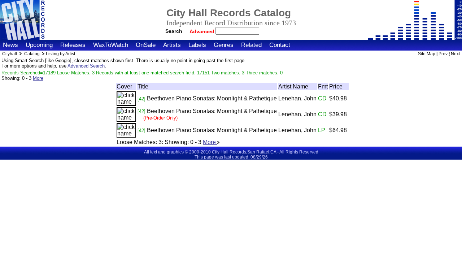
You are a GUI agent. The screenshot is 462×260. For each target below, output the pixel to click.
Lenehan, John (297, 98)
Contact (279, 45)
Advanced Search (86, 66)
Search (173, 31)
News (10, 45)
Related (251, 45)
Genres (224, 45)
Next (455, 53)
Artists (172, 45)
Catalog (32, 53)
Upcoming (39, 45)
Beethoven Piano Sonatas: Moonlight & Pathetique (212, 98)
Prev (443, 53)
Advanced (202, 31)
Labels (197, 45)
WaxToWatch (110, 45)
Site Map (426, 53)
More (38, 78)
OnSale (146, 45)
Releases (73, 45)
